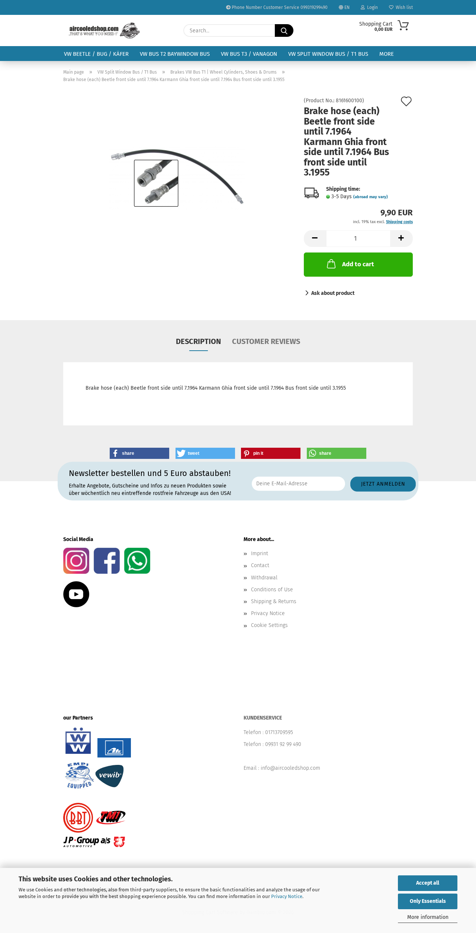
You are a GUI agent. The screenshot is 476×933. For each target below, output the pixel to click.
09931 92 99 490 (283, 744)
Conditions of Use (272, 589)
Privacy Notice (286, 896)
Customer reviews (266, 341)
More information (427, 917)
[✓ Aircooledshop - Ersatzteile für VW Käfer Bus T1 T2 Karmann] (104, 30)
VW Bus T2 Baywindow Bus (175, 54)
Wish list (403, 7)
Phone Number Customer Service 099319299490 (279, 7)
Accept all (427, 883)
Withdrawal (264, 578)
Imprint (259, 553)
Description (198, 341)
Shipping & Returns (273, 601)
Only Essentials (428, 901)
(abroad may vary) (370, 196)
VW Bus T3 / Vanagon (249, 54)
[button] (315, 238)
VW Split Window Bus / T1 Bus (328, 54)
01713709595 (279, 732)
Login (371, 7)
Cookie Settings (269, 625)
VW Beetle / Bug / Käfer (96, 54)
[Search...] (284, 30)
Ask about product (332, 293)
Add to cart (358, 264)
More (386, 54)
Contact (260, 565)
